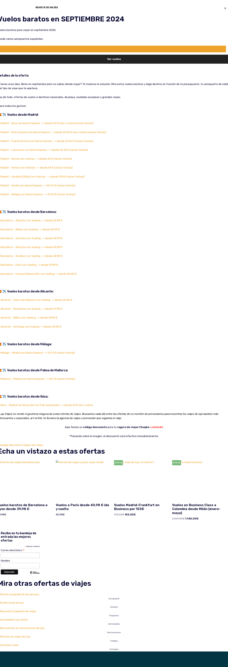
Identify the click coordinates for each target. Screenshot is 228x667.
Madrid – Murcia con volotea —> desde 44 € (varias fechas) (36, 158)
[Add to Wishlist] (113, 49)
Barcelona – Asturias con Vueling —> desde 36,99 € (31, 238)
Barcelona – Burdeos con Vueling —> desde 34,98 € (31, 255)
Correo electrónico (13, 550)
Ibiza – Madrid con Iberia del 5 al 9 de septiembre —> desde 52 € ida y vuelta (47, 405)
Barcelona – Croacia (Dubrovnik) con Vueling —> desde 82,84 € (38, 273)
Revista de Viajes (47, 7)
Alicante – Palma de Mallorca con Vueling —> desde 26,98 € (36, 299)
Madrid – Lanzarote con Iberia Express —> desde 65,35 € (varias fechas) (44, 149)
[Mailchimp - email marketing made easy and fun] (34, 575)
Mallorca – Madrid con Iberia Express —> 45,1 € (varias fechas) (37, 378)
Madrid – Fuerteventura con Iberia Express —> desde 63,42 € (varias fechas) (46, 141)
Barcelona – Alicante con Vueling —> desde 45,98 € (31, 220)
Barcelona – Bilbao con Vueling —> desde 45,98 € (30, 229)
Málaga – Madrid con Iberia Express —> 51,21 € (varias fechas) (37, 352)
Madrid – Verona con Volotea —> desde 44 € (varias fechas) (36, 167)
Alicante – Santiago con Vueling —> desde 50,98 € (30, 326)
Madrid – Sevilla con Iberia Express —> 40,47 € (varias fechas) (37, 185)
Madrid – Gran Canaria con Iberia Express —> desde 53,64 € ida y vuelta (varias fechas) (53, 132)
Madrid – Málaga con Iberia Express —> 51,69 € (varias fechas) (38, 194)
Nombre (5, 560)
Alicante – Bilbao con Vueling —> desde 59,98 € (29, 317)
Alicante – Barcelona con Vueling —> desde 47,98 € (31, 308)
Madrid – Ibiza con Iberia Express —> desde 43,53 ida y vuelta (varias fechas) (47, 123)
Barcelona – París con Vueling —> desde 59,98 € (29, 264)
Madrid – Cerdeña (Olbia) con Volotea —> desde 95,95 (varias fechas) (42, 176)
